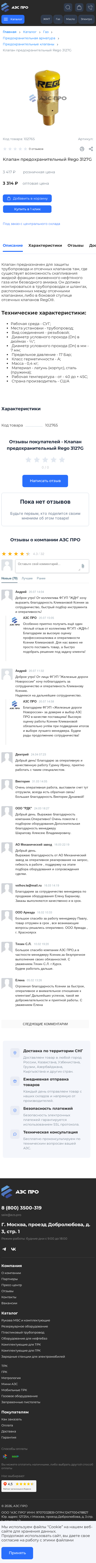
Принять (17, 1553)
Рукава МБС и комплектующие (25, 1320)
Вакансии (9, 1303)
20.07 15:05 (46, 618)
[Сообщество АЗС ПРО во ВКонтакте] (13, 1249)
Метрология (11, 1378)
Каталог (30, 32)
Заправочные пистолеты (20, 1402)
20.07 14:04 (36, 592)
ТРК (4, 1366)
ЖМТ (46, 19)
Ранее (41, 578)
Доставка (8, 1431)
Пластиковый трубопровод (22, 1332)
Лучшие (27, 578)
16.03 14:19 (51, 885)
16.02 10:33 (44, 912)
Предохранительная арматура (29, 38)
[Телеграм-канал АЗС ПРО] (4, 1249)
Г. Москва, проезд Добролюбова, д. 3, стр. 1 (45, 1228)
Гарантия (8, 1437)
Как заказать (11, 1419)
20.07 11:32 (36, 671)
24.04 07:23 (38, 754)
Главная (10, 32)
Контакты (8, 1297)
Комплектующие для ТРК (21, 1344)
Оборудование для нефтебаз (24, 1338)
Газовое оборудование (19, 1396)
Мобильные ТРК (14, 1390)
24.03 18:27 (41, 808)
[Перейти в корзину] (79, 7)
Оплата (7, 1425)
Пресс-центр (11, 1285)
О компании (11, 1273)
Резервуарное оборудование (24, 1326)
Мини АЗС (9, 1384)
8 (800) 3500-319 (21, 1208)
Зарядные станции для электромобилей (33, 1356)
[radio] (4, 553)
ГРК (4, 1372)
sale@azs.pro (11, 1215)
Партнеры (9, 1279)
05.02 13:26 (34, 980)
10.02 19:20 (41, 944)
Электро (86, 19)
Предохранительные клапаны (28, 44)
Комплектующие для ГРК (21, 1350)
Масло (70, 19)
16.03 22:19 (61, 844)
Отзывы (7, 1291)
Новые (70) (9, 578)
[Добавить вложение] (83, 566)
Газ (58, 19)
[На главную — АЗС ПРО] (15, 7)
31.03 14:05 (39, 781)
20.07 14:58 (46, 701)
